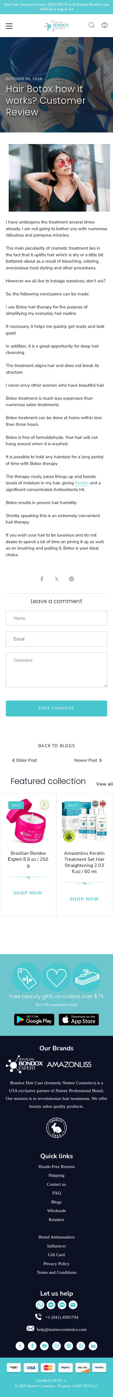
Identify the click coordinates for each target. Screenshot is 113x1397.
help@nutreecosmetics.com (62, 1329)
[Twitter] (20, 1346)
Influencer (56, 1246)
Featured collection (48, 781)
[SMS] (62, 1304)
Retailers (56, 1219)
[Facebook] (32, 1346)
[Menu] (9, 26)
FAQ (56, 1193)
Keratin (82, 483)
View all (104, 784)
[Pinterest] (68, 1346)
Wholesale (56, 1210)
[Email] (73, 1304)
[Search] (91, 26)
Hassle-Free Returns (57, 1166)
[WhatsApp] (40, 1304)
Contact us (56, 1184)
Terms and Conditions (56, 1272)
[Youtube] (44, 1346)
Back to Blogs (56, 746)
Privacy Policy (56, 1263)
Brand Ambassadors (57, 1237)
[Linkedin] (93, 1346)
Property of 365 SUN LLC (78, 1386)
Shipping (56, 1175)
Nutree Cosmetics (42, 1386)
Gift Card (56, 1254)
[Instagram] (56, 1346)
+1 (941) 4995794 (61, 1317)
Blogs (56, 1202)
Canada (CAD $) (48, 1380)
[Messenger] (51, 1304)
